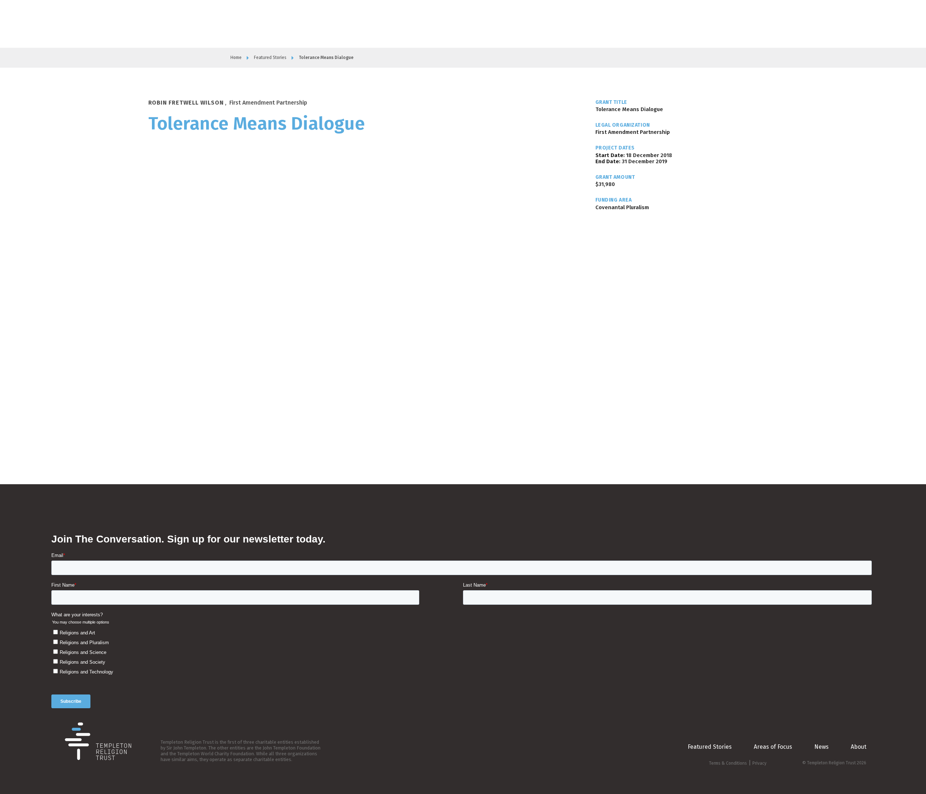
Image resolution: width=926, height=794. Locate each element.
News (821, 746)
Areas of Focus (595, 24)
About (564, 24)
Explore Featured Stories (708, 23)
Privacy (759, 763)
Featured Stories (270, 57)
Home (236, 57)
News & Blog (633, 24)
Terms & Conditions (728, 763)
